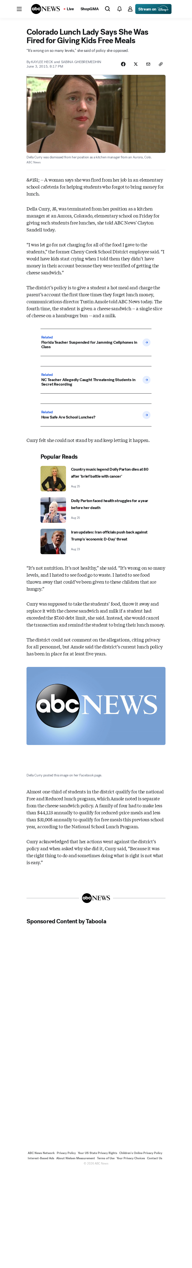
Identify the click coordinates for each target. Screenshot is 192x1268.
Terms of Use (105, 1158)
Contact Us (154, 1158)
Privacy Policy (66, 1153)
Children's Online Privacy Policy (140, 1153)
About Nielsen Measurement (75, 1158)
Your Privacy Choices (130, 1158)
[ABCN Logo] (45, 9)
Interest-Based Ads (41, 1158)
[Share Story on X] (135, 64)
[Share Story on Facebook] (123, 64)
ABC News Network (41, 1153)
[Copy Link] (161, 64)
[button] (19, 9)
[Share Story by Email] (148, 64)
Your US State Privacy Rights (97, 1153)
